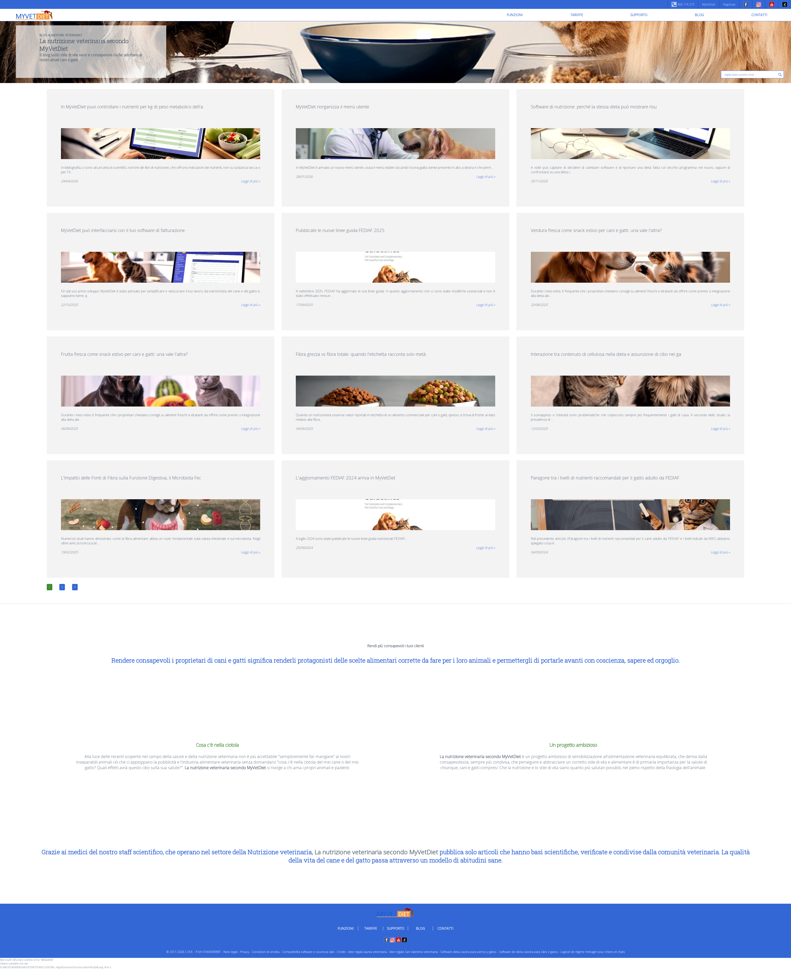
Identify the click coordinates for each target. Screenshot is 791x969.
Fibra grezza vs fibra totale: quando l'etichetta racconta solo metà (361, 354)
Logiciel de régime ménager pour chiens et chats (592, 952)
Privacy (244, 952)
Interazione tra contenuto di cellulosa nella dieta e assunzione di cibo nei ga (606, 354)
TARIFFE (576, 15)
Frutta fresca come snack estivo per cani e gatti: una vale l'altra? (124, 354)
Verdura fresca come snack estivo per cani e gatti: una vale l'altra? (596, 230)
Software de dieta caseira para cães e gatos (528, 952)
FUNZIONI (515, 15)
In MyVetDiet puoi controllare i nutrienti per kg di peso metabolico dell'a (132, 106)
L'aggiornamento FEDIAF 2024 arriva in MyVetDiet (345, 478)
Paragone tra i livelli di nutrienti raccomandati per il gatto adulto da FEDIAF (605, 478)
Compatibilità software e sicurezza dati (308, 952)
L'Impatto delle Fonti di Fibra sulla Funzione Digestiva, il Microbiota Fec (131, 478)
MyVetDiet (708, 4)
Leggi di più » (250, 181)
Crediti (341, 952)
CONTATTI (759, 15)
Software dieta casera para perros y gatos (468, 952)
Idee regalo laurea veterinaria (367, 952)
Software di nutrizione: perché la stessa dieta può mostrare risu (594, 106)
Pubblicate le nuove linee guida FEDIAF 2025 (340, 230)
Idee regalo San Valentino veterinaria (413, 952)
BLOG (699, 15)
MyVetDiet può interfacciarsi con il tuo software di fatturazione (123, 230)
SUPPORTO (638, 15)
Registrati (729, 4)
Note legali (230, 952)
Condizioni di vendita (266, 952)
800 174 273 (686, 4)
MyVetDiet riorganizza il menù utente (332, 106)
